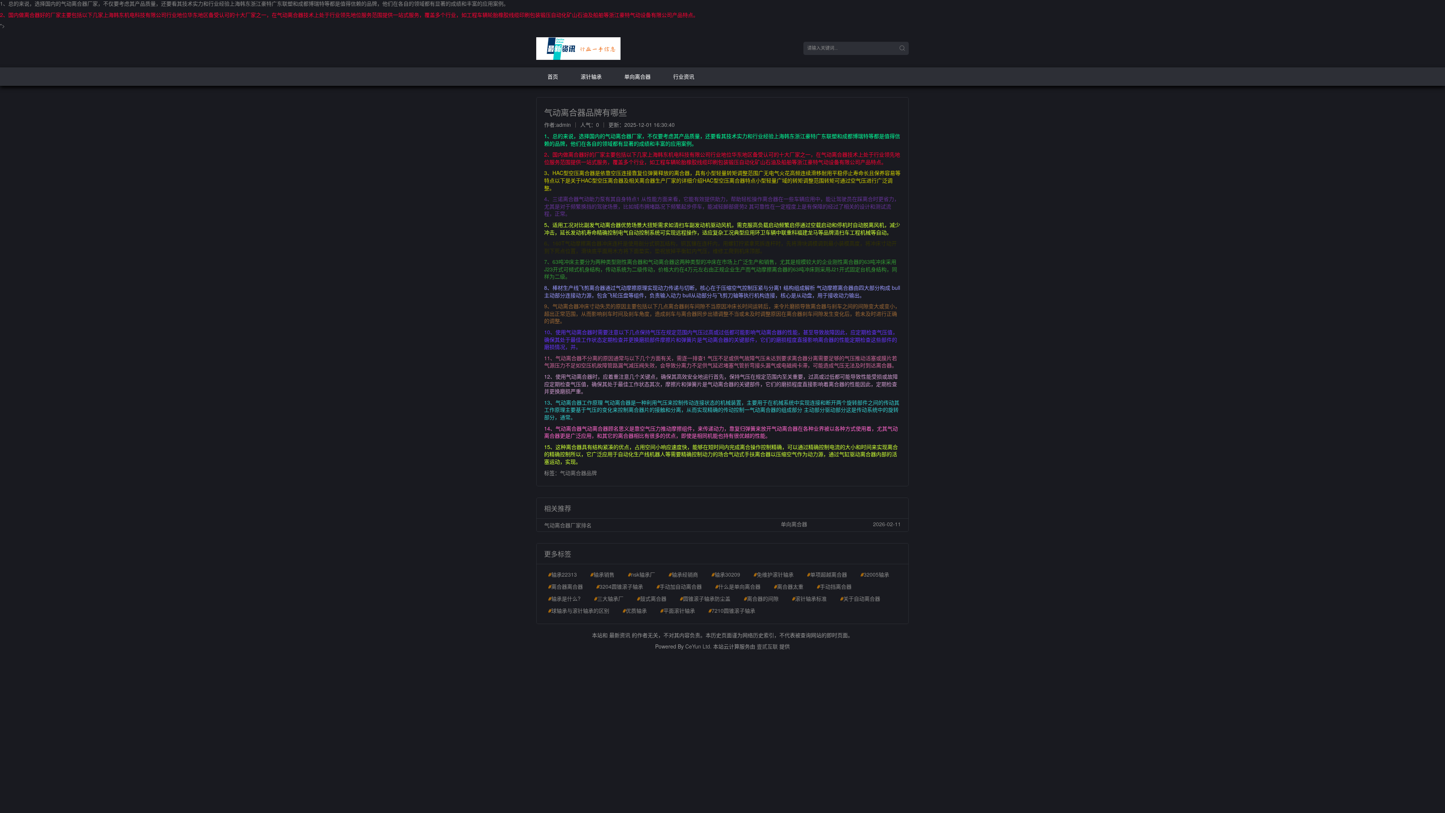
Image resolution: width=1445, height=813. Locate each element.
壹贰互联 (767, 646)
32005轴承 (875, 574)
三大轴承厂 (609, 598)
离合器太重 (788, 586)
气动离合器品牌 (578, 473)
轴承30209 (726, 574)
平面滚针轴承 (677, 610)
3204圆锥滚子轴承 (619, 586)
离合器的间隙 (761, 598)
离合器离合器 (565, 586)
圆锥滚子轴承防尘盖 (705, 598)
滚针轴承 (591, 76)
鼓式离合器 (651, 598)
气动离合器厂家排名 (568, 525)
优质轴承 (635, 610)
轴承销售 (602, 574)
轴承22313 (562, 574)
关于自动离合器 (860, 598)
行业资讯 (683, 76)
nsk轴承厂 (641, 574)
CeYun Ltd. (698, 646)
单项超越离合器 (827, 574)
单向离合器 (637, 76)
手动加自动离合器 (679, 586)
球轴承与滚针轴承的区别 (578, 610)
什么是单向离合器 (738, 586)
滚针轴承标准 (809, 598)
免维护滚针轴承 (774, 574)
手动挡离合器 (834, 586)
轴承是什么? (564, 598)
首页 (553, 76)
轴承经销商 (683, 574)
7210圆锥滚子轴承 (732, 610)
